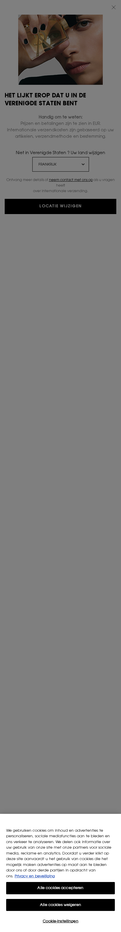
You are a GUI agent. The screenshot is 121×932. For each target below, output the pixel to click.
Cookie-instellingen (60, 921)
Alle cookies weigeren (60, 905)
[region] (60, 873)
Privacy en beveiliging (35, 876)
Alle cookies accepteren (60, 888)
